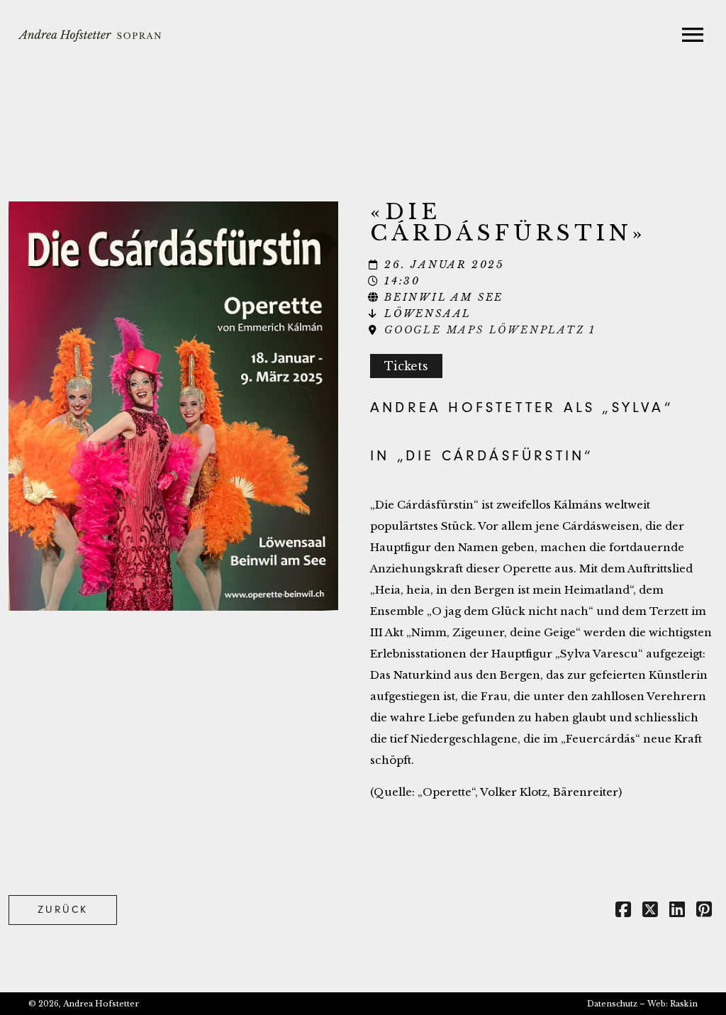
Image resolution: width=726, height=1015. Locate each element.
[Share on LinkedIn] (677, 912)
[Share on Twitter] (650, 912)
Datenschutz (612, 1004)
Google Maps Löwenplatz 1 (490, 329)
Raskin (684, 1004)
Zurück (63, 910)
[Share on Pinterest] (704, 912)
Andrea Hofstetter (101, 1004)
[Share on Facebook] (623, 912)
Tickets (406, 366)
